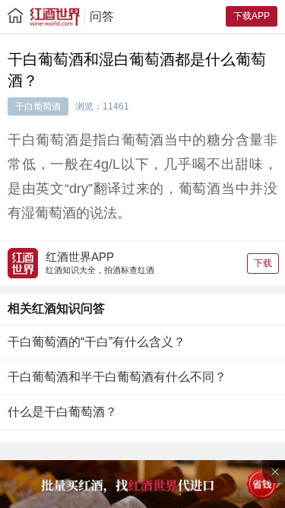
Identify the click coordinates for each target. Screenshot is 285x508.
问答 (102, 16)
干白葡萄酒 (38, 106)
